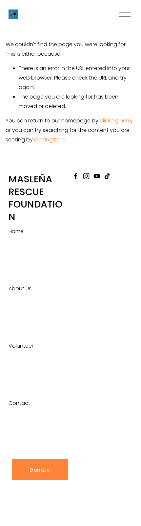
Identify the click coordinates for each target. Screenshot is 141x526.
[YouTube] (96, 176)
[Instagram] (86, 176)
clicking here (115, 120)
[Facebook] (75, 176)
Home (16, 231)
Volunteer (21, 346)
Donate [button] (40, 470)
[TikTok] (107, 176)
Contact (19, 403)
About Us (20, 288)
